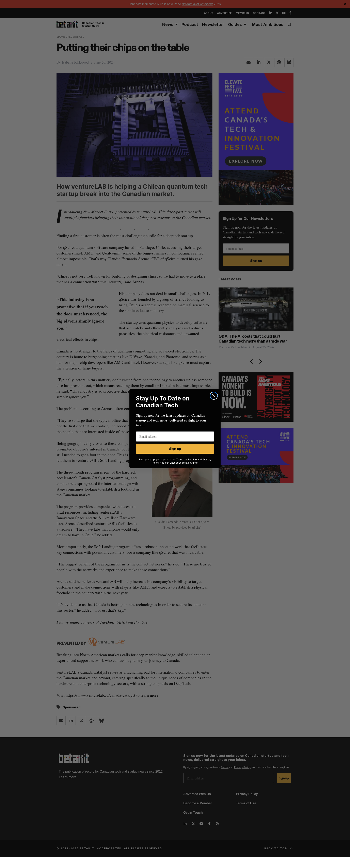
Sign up (175, 449)
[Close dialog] (213, 395)
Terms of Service (186, 459)
